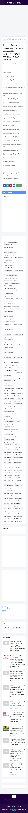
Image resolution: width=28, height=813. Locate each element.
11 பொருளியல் (16, 280)
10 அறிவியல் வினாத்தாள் (12, 242)
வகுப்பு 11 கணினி (16, 465)
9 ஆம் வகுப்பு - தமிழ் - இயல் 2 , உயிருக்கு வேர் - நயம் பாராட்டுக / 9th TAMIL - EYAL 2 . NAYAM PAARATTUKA (17, 704)
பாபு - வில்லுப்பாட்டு (7, 406)
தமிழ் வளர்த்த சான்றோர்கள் (9, 398)
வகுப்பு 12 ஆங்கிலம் (17, 472)
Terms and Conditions (7, 609)
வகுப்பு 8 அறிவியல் (7, 506)
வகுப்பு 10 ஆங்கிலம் (17, 454)
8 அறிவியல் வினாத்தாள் (18, 334)
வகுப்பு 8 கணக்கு (7, 508)
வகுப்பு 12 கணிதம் (7, 477)
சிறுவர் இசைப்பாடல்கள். (8, 390)
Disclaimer (4, 610)
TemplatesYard (14, 809)
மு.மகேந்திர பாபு (7, 416)
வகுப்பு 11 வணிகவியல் (16, 467)
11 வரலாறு (6, 283)
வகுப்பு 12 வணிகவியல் (8, 483)
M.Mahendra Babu (8, 63)
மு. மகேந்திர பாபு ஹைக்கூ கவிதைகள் (11, 413)
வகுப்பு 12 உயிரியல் (17, 475)
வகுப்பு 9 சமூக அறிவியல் (17, 516)
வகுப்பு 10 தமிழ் (7, 459)
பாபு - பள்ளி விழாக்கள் (17, 403)
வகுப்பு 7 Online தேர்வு (8, 498)
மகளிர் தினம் (19, 408)
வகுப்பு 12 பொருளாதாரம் (16, 480)
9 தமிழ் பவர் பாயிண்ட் (8, 357)
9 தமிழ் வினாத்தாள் (18, 357)
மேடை (16, 444)
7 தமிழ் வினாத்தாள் (7, 334)
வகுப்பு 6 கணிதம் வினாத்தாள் (9, 490)
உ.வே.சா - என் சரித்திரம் (8, 372)
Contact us (4, 612)
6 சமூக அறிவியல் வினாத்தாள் (9, 321)
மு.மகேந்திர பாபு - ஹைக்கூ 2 (9, 439)
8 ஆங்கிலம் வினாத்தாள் (8, 337)
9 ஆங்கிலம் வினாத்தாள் (8, 349)
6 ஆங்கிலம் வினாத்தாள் (8, 316)
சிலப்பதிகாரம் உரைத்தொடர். (9, 388)
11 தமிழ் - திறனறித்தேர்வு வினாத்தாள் (11, 278)
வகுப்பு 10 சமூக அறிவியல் (18, 457)
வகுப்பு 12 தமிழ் (16, 449)
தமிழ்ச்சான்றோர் (20, 398)
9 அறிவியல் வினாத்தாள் (8, 347)
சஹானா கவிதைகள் (8, 385)
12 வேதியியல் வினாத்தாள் (9, 311)
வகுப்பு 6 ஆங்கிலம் (18, 485)
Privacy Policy (5, 607)
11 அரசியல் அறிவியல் (8, 260)
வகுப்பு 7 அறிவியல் (18, 498)
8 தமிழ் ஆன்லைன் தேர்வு (9, 344)
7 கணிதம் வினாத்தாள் (18, 324)
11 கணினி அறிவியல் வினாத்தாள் (10, 275)
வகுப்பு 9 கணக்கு (7, 516)
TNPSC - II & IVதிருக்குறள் (9, 367)
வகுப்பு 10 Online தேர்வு (17, 452)
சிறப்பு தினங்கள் (19, 388)
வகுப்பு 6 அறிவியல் (7, 452)
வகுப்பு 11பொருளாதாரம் (18, 470)
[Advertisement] (14, 20)
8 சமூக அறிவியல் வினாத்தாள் (9, 342)
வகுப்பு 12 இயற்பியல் (8, 475)
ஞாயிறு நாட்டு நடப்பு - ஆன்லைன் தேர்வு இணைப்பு (13, 393)
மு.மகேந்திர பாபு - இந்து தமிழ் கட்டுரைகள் (12, 421)
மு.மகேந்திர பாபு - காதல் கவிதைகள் (11, 429)
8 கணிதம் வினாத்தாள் (8, 339)
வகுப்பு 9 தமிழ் (6, 518)
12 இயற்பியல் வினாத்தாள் (9, 296)
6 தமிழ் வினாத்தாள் (8, 324)
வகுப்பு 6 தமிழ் (18, 493)
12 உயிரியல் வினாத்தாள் (8, 298)
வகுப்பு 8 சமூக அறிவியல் (17, 508)
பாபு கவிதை (15, 406)
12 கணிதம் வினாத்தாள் (8, 301)
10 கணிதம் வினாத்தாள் (8, 247)
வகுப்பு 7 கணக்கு (16, 500)
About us (4, 611)
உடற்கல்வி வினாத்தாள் (19, 372)
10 (4, 242)
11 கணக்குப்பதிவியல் (19, 270)
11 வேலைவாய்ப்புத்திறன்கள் (9, 285)
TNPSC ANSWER (20, 367)
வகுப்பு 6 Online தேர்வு (8, 485)
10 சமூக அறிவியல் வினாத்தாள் (10, 252)
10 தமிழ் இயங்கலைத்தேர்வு (9, 255)
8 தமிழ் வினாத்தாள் (19, 344)
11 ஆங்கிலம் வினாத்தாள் (9, 265)
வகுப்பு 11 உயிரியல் (7, 449)
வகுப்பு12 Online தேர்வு (8, 521)
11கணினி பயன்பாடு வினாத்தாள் (10, 288)
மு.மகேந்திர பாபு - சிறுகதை (9, 434)
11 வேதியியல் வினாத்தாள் (15, 283)
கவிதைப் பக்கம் (15, 383)
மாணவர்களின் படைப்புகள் (9, 411)
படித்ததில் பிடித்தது (16, 401)
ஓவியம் (20, 378)
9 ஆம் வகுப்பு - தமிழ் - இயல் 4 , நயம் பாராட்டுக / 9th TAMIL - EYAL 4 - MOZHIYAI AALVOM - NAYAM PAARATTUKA (17, 741)
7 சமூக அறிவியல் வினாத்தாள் (9, 331)
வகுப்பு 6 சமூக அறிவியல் (8, 493)
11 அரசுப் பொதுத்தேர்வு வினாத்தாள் (10, 262)
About (13, 806)
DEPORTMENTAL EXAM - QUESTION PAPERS (12, 360)
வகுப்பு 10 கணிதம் (7, 457)
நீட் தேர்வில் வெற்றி (7, 401)
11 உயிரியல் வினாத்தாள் (8, 270)
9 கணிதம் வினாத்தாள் (8, 352)
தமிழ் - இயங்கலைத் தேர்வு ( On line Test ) (12, 395)
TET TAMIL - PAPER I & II (14, 362)
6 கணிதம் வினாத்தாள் (8, 319)
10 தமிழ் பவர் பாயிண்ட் (8, 257)
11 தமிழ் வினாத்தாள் (8, 280)
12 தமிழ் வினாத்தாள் (18, 308)
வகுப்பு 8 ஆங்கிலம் (16, 506)
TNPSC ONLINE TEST (8, 370)
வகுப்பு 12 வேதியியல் (8, 472)
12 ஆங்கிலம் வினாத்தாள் (9, 293)
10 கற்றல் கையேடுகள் (8, 249)
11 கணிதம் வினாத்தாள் (8, 273)
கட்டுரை (14, 380)
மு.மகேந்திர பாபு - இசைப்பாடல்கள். (10, 418)
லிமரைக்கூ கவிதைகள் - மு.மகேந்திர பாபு (12, 447)
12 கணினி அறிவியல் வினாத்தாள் (10, 303)
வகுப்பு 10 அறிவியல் (8, 454)
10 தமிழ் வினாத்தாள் (19, 257)
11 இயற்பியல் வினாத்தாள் (9, 267)
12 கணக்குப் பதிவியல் (19, 298)
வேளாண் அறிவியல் (18, 521)
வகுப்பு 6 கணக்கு (7, 488)
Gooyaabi (14, 810)
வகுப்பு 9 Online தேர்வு (16, 511)
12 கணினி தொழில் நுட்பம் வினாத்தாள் (11, 306)
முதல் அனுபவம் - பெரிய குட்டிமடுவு (10, 442)
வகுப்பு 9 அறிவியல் (7, 513)
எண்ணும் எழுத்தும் (7, 375)
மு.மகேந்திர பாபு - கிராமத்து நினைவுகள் (11, 431)
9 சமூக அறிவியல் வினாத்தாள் (9, 354)
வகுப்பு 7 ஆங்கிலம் (7, 500)
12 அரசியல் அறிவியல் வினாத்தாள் (10, 290)
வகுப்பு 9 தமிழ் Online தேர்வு (17, 518)
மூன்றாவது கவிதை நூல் (8, 444)
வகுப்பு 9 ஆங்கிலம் (16, 513)
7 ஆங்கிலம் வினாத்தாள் (8, 329)
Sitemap (4, 606)
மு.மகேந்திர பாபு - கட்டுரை (9, 424)
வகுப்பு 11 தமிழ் (7, 467)
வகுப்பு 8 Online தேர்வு (15, 503)
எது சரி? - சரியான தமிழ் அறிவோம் (10, 378)
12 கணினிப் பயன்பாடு (8, 308)
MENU (3, 618)
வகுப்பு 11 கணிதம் (7, 465)
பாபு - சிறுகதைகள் (7, 403)
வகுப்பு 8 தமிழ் (6, 511)
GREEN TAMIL (14, 2)
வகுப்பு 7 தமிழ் (6, 503)
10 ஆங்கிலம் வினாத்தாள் (9, 244)
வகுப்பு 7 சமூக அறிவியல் (8, 495)
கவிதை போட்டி (7, 383)
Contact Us (19, 806)
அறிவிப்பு (16, 370)
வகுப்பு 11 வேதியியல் (8, 470)
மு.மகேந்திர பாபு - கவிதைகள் (9, 426)
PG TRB (5, 362)
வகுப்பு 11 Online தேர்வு (16, 459)
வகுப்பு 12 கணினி (16, 477)
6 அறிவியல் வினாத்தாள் (8, 314)
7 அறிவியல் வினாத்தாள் (8, 326)
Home (4, 38)
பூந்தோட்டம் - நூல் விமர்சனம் (9, 408)
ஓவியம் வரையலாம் (7, 380)
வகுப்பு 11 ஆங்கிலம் (7, 462)
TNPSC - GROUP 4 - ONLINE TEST (10, 365)
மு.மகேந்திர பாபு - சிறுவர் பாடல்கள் (10, 436)
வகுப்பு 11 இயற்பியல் (17, 462)
